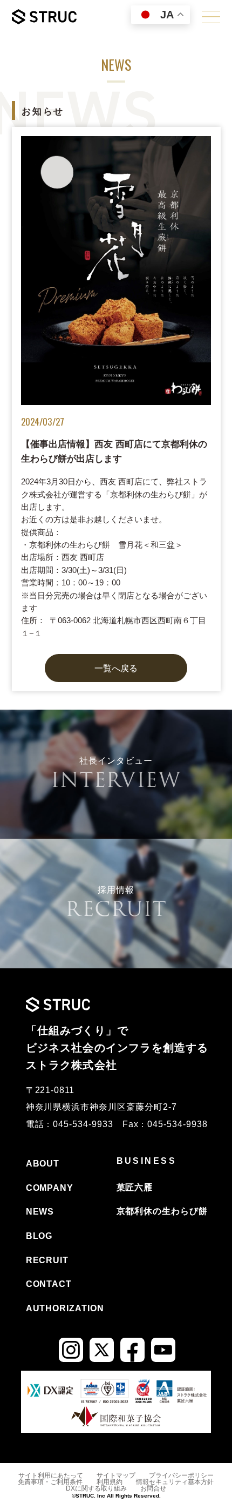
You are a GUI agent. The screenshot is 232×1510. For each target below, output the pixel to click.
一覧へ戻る (116, 668)
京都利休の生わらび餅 (162, 1211)
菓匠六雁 (135, 1187)
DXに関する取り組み (96, 1488)
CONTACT (49, 1284)
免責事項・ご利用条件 (50, 1482)
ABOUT (43, 1163)
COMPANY (50, 1187)
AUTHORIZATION (65, 1308)
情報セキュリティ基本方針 (175, 1482)
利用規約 (109, 1482)
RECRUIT (47, 1260)
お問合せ (153, 1488)
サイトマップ (116, 1475)
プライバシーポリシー (181, 1475)
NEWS (40, 1211)
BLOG (39, 1236)
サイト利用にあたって (50, 1475)
